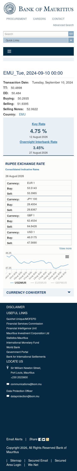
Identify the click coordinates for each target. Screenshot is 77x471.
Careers (39, 18)
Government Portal (17, 352)
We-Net (33, 464)
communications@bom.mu (26, 384)
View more (65, 248)
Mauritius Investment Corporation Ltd (27, 333)
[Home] (38, 8)
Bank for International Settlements (26, 356)
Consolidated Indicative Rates (22, 169)
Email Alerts (14, 439)
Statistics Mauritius (17, 338)
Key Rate (38, 123)
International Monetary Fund (22, 342)
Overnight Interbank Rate (38, 141)
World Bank (13, 347)
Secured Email (38, 460)
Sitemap (16, 460)
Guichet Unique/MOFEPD (21, 319)
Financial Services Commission (24, 323)
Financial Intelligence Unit (21, 328)
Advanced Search (63, 25)
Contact (58, 18)
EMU (22, 114)
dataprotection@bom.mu (25, 396)
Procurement (16, 18)
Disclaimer (15, 307)
